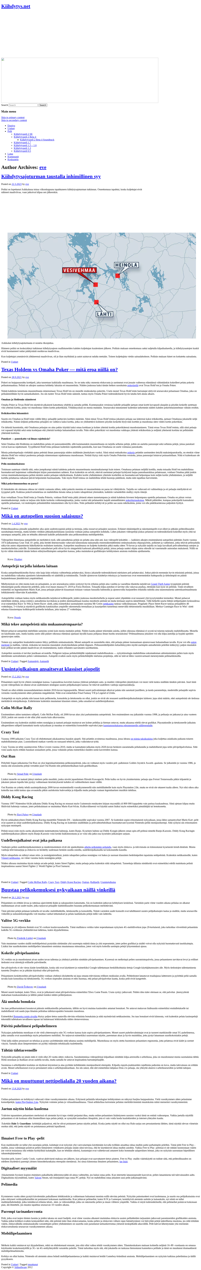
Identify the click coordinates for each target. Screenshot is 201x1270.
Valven (38, 1177)
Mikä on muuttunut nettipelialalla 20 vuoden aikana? (59, 1081)
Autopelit (44, 661)
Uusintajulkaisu (108, 882)
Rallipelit (94, 882)
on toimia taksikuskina (142, 738)
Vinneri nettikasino (10, 858)
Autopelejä (33, 661)
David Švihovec (24, 986)
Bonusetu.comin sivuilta (25, 1016)
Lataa (10, 153)
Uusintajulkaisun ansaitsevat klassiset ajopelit (50, 669)
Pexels (17, 617)
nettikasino (108, 603)
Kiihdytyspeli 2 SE (23, 134)
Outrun (85, 882)
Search (4, 105)
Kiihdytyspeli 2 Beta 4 (25, 137)
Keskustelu (13, 159)
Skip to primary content (12, 117)
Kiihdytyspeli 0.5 (22, 151)
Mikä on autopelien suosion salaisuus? (42, 516)
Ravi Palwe (22, 814)
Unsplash (37, 774)
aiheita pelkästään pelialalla (97, 847)
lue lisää (124, 1161)
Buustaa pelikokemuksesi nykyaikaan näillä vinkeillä (58, 890)
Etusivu (11, 125)
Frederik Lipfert (24, 938)
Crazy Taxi (53, 882)
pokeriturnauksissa (135, 500)
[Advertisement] (100, 34)
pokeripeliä (132, 385)
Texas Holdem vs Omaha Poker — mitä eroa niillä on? (59, 369)
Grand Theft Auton (160, 584)
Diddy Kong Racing (70, 882)
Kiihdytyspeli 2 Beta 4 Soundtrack (37, 139)
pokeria (131, 452)
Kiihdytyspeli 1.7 (22, 142)
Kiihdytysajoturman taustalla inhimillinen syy (51, 176)
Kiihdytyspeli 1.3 (22, 148)
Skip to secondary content (14, 120)
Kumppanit (13, 156)
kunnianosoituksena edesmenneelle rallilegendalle (127, 725)
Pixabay (18, 559)
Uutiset (11, 128)
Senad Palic (22, 774)
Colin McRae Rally (37, 882)
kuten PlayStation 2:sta (27, 1102)
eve (42, 167)
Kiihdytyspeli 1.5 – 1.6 (25, 145)
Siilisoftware (20, 1267)
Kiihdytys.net (15, 6)
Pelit (10, 131)
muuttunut (33, 1264)
